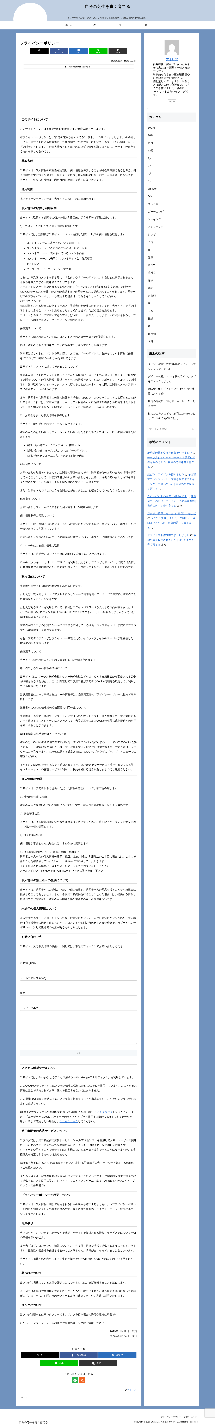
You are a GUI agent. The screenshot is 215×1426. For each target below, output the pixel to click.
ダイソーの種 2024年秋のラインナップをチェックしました (172, 379)
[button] (118, 51)
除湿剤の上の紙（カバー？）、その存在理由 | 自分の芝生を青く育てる (171, 501)
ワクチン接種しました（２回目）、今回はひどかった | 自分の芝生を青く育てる (171, 523)
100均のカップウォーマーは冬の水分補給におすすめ (171, 391)
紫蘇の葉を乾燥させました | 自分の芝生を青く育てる (171, 540)
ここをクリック (103, 1111)
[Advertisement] (78, 92)
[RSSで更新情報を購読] (82, 1380)
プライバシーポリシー (171, 1417)
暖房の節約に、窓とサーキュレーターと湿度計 (171, 403)
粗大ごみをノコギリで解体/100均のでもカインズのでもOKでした (171, 416)
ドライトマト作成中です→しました (168, 535)
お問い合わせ (190, 1417)
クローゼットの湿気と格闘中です (167, 496)
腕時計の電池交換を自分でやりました (169, 452)
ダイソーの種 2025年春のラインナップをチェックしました (172, 366)
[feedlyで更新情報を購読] (75, 1380)
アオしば (172, 59)
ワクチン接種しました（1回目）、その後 (171, 513)
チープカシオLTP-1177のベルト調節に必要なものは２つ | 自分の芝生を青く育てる (171, 462)
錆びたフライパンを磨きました (165, 474)
